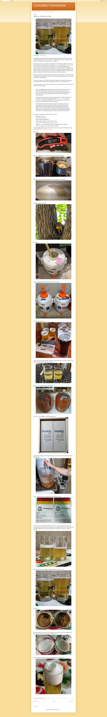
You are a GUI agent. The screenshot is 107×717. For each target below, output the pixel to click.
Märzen (35, 66)
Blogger (58, 709)
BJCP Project (38, 11)
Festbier (69, 65)
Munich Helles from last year (46, 129)
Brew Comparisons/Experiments (48, 11)
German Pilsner (42, 55)
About (34, 11)
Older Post (71, 701)
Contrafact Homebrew (49, 5)
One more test (61, 98)
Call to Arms (46, 321)
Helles (57, 65)
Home (54, 701)
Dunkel (60, 81)
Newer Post (36, 701)
